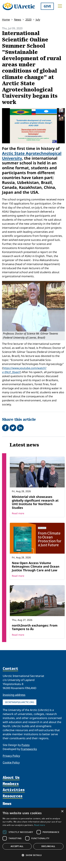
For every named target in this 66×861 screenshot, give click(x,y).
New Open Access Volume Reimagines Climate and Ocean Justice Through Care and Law (35, 566)
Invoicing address (14, 695)
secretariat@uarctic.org (19, 702)
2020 (28, 19)
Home (6, 19)
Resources (13, 796)
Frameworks (29, 749)
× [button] (62, 811)
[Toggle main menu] (60, 6)
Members (11, 784)
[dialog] (33, 834)
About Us (11, 777)
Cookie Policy (11, 762)
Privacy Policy (11, 756)
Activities (14, 790)
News (17, 19)
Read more (18, 513)
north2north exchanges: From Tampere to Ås (35, 627)
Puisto (25, 745)
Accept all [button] (17, 846)
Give (47, 6)
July (38, 19)
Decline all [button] (48, 846)
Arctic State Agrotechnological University (31, 156)
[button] (33, 855)
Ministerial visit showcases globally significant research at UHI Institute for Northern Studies (35, 502)
